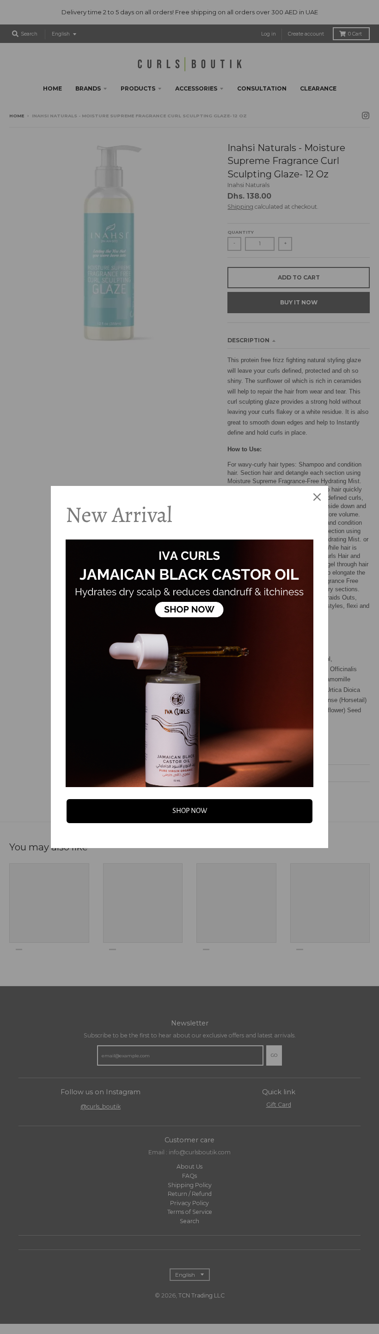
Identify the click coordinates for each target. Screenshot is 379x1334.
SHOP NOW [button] (189, 810)
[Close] (317, 497)
